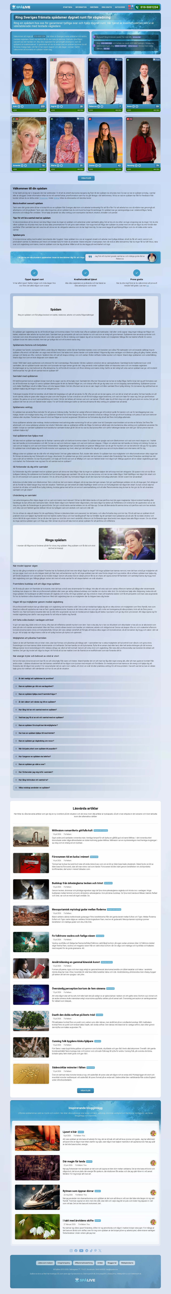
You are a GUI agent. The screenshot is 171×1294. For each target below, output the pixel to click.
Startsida (67, 7)
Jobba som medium (45, 1263)
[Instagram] (71, 1250)
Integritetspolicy (64, 1263)
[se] (132, 8)
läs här (106, 49)
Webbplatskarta (127, 1263)
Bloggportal (112, 1263)
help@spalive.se (112, 1269)
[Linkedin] (86, 1250)
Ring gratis (107, 7)
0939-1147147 (120, 46)
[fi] (132, 6)
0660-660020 (100, 1269)
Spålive (57, 1269)
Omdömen (94, 7)
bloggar (119, 59)
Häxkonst (98, 1041)
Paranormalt (94, 857)
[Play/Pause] (18, 106)
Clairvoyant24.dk (89, 1274)
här (147, 286)
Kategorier (120, 7)
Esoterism (99, 1015)
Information (81, 7)
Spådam (81, 1132)
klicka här (137, 37)
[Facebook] (75, 1250)
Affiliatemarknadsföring (84, 1263)
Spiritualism (108, 883)
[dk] (129, 6)
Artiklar (56, 198)
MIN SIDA (42, 110)
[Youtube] (81, 1250)
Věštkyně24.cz (122, 1274)
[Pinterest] (95, 1250)
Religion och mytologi (100, 830)
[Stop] (22, 106)
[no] (129, 8)
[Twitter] (100, 1250)
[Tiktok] (91, 1250)
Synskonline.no (76, 1274)
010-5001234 (39, 36)
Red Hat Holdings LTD (51, 1274)
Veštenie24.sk (136, 1274)
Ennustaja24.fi (101, 1274)
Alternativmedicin (106, 962)
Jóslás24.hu (111, 1274)
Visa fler (86, 178)
